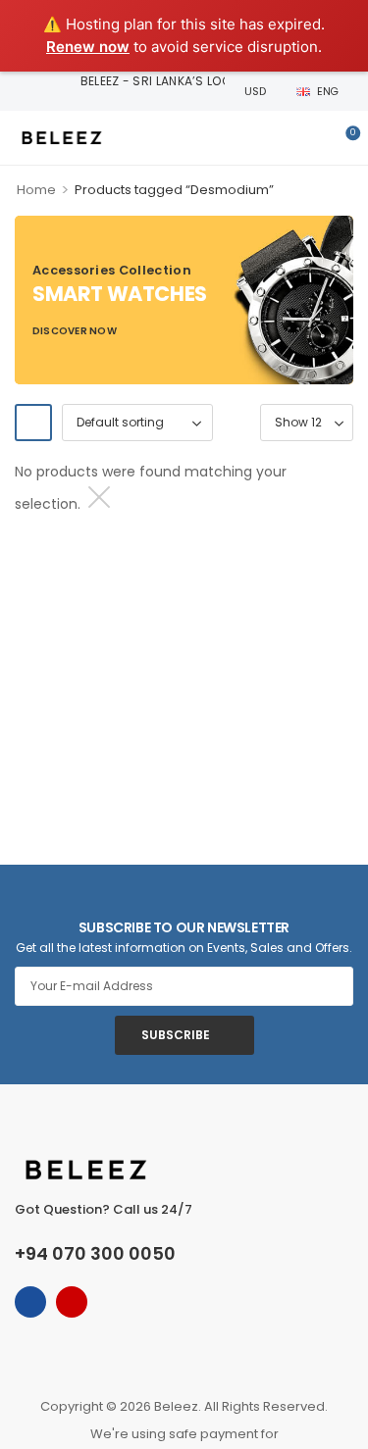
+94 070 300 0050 (95, 1253)
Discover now (74, 333)
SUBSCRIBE (175, 1034)
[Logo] (61, 137)
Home (36, 189)
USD (254, 91)
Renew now (88, 46)
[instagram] (71, 1302)
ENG (328, 91)
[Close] (97, 497)
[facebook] (30, 1302)
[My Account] (311, 138)
